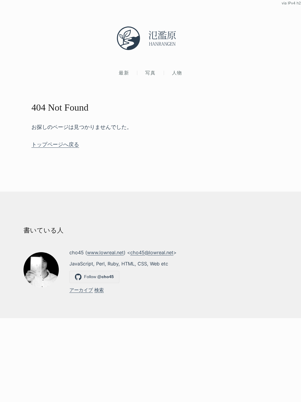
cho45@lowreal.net (151, 252)
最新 (124, 73)
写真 (150, 73)
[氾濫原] (150, 38)
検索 (99, 290)
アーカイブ (81, 290)
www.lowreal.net (105, 252)
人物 (177, 73)
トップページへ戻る (55, 144)
